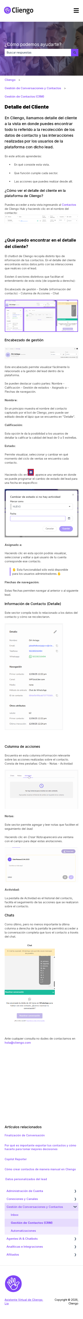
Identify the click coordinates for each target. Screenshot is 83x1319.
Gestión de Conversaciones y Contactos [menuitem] (35, 1207)
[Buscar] (74, 52)
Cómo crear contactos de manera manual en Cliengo (40, 1169)
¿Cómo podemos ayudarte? (33, 44)
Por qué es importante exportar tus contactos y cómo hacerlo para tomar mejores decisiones (40, 1147)
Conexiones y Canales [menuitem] (22, 1199)
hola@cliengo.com (18, 1042)
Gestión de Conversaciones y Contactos (33, 88)
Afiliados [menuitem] (13, 1254)
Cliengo (10, 80)
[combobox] (38, 52)
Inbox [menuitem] (15, 1215)
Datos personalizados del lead (26, 1179)
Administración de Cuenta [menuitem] (25, 1191)
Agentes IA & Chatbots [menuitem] (22, 1238)
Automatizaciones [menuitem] (23, 1231)
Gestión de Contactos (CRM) (24, 96)
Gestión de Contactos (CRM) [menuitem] (32, 1223)
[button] (75, 1191)
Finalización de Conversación (25, 1135)
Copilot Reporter (16, 1159)
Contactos (69, 205)
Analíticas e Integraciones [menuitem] (25, 1246)
